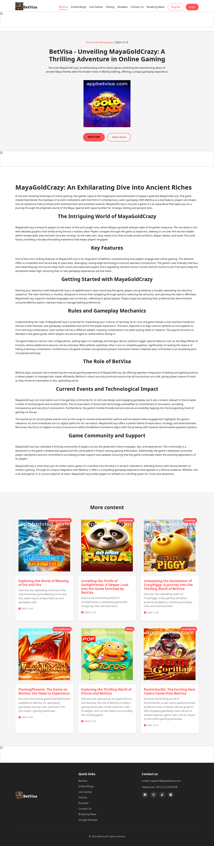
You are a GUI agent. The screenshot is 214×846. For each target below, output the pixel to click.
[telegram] (171, 795)
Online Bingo (78, 7)
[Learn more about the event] (107, 26)
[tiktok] (162, 795)
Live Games (96, 7)
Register (176, 7)
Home (89, 42)
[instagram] (153, 795)
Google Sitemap (87, 820)
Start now (94, 136)
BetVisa (63, 7)
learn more (119, 137)
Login (192, 7)
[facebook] (145, 795)
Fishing (110, 7)
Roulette (122, 7)
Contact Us (137, 7)
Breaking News (156, 7)
